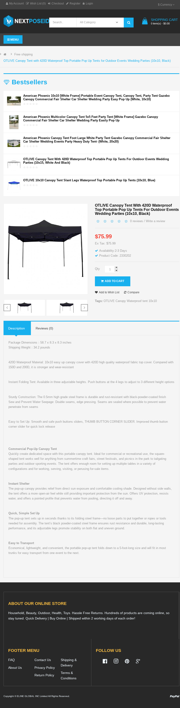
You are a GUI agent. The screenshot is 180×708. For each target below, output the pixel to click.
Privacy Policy (44, 667)
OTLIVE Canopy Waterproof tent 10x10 (130, 301)
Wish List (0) (38, 3)
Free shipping (23, 54)
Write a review (155, 221)
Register (75, 3)
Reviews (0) (44, 328)
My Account (16, 3)
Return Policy (44, 675)
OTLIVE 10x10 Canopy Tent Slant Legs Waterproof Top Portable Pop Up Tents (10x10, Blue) (89, 180)
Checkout (58, 3)
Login (89, 3)
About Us (15, 667)
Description (16, 328)
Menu (14, 39)
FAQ (11, 660)
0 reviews (136, 221)
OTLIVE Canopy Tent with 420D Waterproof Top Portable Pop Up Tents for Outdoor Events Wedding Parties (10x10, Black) (87, 60)
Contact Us (42, 660)
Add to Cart (114, 281)
